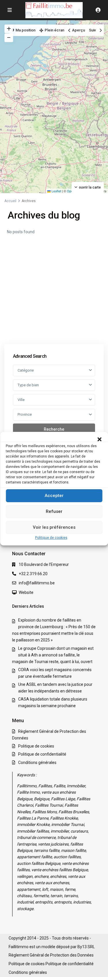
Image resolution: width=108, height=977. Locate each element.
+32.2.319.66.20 (33, 573)
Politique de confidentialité (42, 754)
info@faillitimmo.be (37, 583)
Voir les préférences (54, 527)
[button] (99, 439)
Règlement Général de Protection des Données (51, 955)
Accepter (54, 495)
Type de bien (28, 385)
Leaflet (56, 191)
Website (26, 592)
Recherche (54, 429)
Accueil (10, 201)
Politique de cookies (51, 537)
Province (25, 414)
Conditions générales (37, 762)
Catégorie (26, 370)
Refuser (54, 511)
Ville (21, 400)
